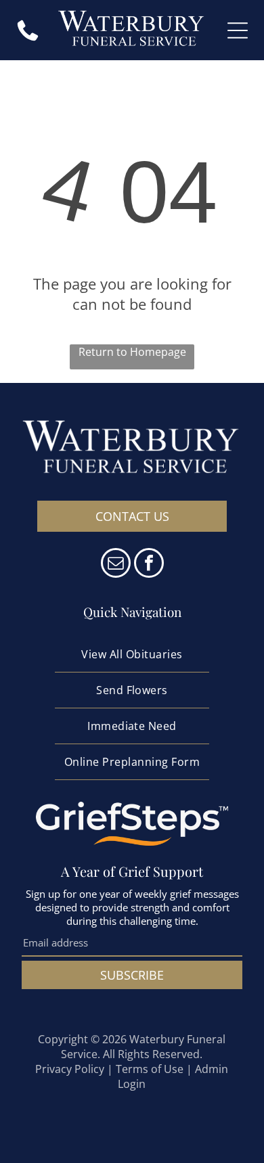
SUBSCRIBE (132, 975)
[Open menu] (237, 30)
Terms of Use (149, 1069)
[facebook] (149, 564)
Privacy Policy (69, 1069)
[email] (116, 564)
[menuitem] (132, 654)
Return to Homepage (132, 351)
